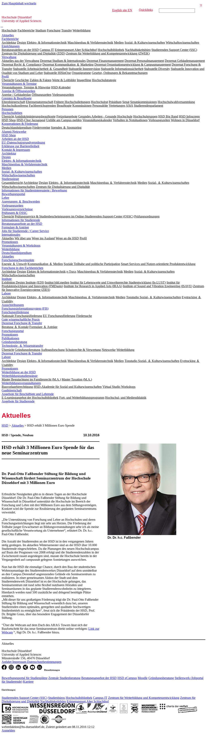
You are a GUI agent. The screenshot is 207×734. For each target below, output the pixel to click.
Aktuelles (8, 35)
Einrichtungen (11, 46)
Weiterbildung (82, 30)
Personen (7, 109)
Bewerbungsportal (13, 194)
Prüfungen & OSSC (14, 213)
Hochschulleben (12, 113)
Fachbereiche (26, 30)
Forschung (53, 30)
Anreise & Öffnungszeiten (18, 91)
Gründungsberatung (14, 342)
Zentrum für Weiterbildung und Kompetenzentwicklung (143, 697)
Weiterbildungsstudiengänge (20, 376)
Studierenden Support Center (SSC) (24, 697)
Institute (7, 279)
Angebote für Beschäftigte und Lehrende (28, 394)
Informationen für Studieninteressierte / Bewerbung (34, 190)
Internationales (11, 234)
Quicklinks (146, 10)
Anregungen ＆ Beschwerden (21, 201)
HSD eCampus (127, 678)
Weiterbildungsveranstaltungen (21, 383)
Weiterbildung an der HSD (19, 372)
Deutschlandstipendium (17, 252)
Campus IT (100, 697)
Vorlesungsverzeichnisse (17, 209)
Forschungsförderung (15, 312)
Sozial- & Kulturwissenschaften (22, 171)
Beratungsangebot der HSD (99, 678)
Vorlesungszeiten (12, 205)
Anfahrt (7, 662)
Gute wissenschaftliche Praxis (21, 319)
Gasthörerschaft (12, 390)
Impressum (19, 662)
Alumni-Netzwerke (14, 131)
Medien (6, 168)
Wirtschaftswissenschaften (18, 175)
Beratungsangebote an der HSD (22, 223)
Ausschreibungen (13, 305)
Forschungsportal (13, 331)
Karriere (28, 681)
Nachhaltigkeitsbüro (53, 701)
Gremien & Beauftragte (17, 98)
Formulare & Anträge (15, 227)
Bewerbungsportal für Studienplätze (25, 678)
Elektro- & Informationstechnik (21, 160)
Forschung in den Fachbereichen (22, 268)
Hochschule (9, 30)
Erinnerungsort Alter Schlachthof (88, 701)
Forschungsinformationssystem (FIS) (25, 308)
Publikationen (10, 338)
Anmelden (8, 730)
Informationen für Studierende (21, 220)
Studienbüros (56, 697)
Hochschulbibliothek (79, 697)
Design (6, 157)
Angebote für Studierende (18, 401)
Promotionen (10, 242)
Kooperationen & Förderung (20, 123)
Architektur (9, 153)
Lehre (5, 197)
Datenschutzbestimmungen (44, 662)
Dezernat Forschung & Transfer (22, 323)
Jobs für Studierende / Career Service (25, 231)
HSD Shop (9, 135)
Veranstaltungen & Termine (19, 83)
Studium (40, 30)
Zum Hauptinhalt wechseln (19, 3)
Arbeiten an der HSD (15, 139)
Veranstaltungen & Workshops (21, 245)
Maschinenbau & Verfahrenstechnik (24, 164)
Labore (6, 293)
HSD (5, 425)
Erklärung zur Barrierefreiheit (20, 146)
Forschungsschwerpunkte (18, 260)
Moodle (143, 678)
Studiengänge (10, 179)
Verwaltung (9, 57)
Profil (5, 76)
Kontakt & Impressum (16, 149)
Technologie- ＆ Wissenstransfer (22, 345)
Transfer (66, 30)
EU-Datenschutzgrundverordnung (23, 142)
